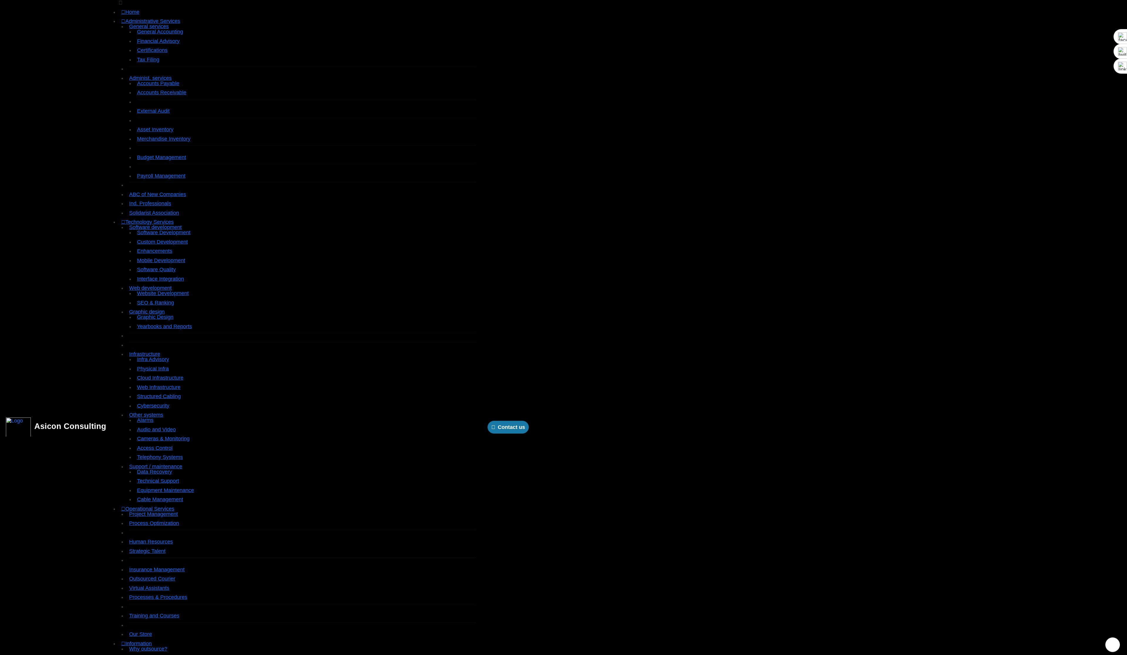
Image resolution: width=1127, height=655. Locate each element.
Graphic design (147, 312)
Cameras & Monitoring (163, 439)
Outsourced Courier (152, 579)
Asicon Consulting (70, 426)
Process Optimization (154, 523)
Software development (155, 227)
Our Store (140, 634)
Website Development (163, 293)
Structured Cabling (159, 396)
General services (149, 26)
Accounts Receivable (161, 92)
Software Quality (156, 269)
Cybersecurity (153, 406)
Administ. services (150, 78)
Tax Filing (148, 60)
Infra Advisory (153, 359)
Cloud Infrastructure (160, 378)
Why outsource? (148, 649)
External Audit (153, 111)
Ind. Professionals (150, 203)
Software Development (163, 232)
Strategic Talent (147, 551)
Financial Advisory (158, 41)
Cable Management (160, 499)
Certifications (152, 50)
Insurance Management (157, 570)
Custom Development (162, 242)
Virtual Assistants (149, 588)
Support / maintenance (155, 466)
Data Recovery (154, 472)
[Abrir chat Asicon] (1112, 644)
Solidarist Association (154, 213)
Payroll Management (161, 176)
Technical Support (158, 481)
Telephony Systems (160, 457)
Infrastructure (144, 354)
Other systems (146, 415)
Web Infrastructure (158, 387)
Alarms (145, 420)
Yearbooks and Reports (164, 326)
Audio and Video (156, 429)
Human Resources (151, 542)
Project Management (153, 514)
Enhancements (154, 251)
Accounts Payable (158, 83)
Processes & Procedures (158, 597)
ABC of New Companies (157, 194)
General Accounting (160, 32)
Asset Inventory (155, 129)
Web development (150, 288)
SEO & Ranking (155, 303)
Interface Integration (160, 279)
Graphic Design (155, 317)
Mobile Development (161, 260)
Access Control (155, 448)
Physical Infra (153, 369)
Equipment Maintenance (165, 490)
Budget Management (161, 157)
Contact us (511, 427)
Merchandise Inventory (163, 139)
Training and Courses (154, 616)
